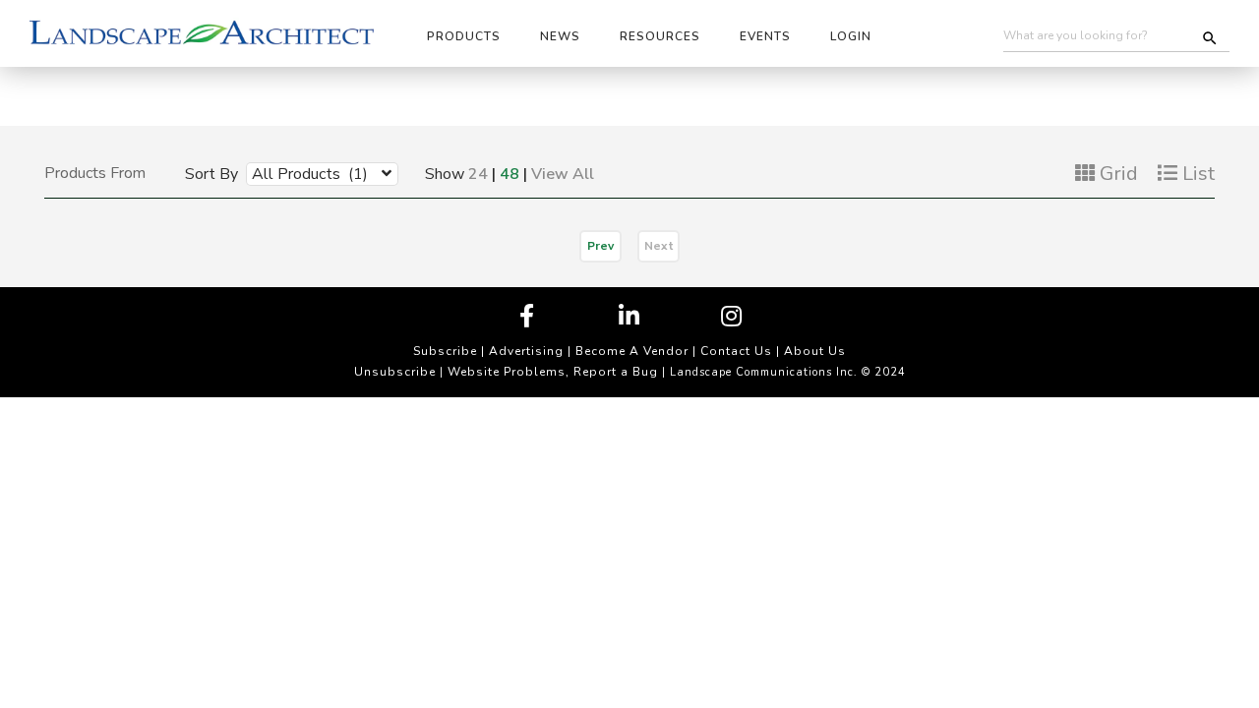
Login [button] (850, 36)
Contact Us (736, 351)
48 (509, 174)
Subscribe (445, 351)
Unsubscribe (395, 372)
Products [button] (464, 36)
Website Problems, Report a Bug (553, 372)
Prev (600, 246)
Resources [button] (660, 36)
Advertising (526, 351)
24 (478, 174)
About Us (815, 351)
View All (562, 174)
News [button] (560, 36)
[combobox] (307, 173)
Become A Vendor (632, 351)
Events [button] (765, 36)
